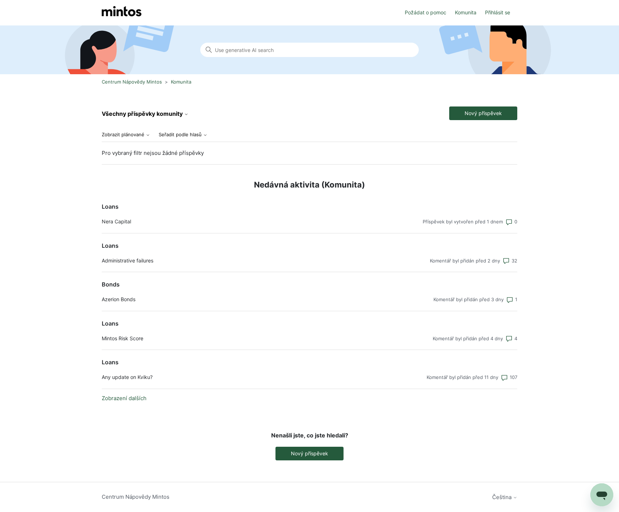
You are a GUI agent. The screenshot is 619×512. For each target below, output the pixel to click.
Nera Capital (116, 221)
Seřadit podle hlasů (181, 134)
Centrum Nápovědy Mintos (132, 82)
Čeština (502, 497)
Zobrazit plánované (124, 134)
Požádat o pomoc (425, 12)
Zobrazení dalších (124, 398)
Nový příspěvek (483, 113)
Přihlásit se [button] (497, 12)
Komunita (465, 12)
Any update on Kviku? (127, 377)
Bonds (111, 284)
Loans (110, 206)
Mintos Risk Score (122, 338)
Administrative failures (127, 260)
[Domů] (121, 12)
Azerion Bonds (118, 299)
